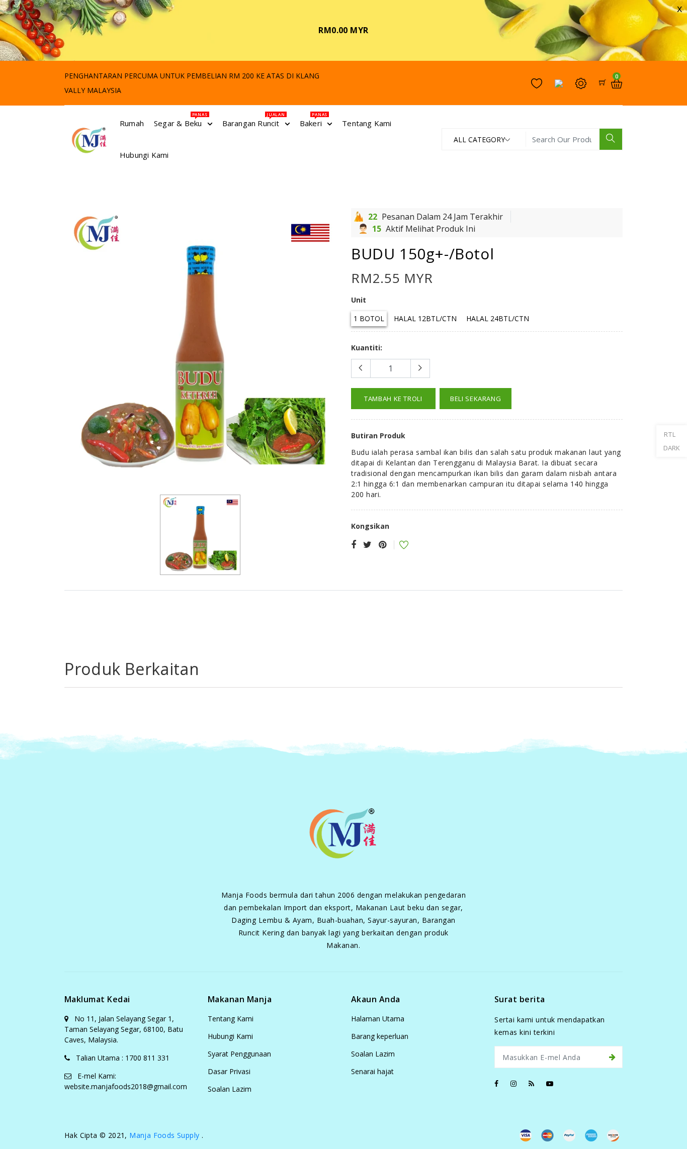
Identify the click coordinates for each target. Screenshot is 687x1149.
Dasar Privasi (229, 1071)
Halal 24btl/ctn (497, 318)
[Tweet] (367, 545)
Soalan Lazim (229, 1089)
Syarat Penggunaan (239, 1054)
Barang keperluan (379, 1036)
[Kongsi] (353, 545)
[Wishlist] (397, 546)
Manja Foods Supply (164, 1135)
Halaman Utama (377, 1018)
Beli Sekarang (475, 398)
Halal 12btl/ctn (425, 318)
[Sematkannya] (382, 545)
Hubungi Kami (230, 1036)
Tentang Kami (230, 1018)
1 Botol (369, 318)
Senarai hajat (372, 1071)
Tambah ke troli (393, 398)
